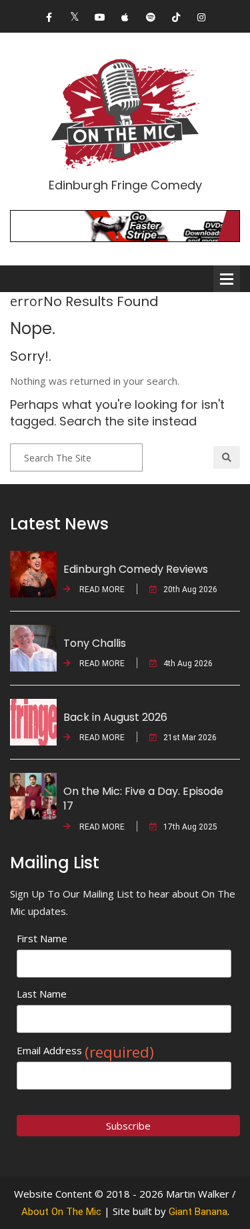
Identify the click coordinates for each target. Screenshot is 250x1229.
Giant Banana (198, 1212)
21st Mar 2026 (190, 737)
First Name (42, 938)
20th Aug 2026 (190, 589)
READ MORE (101, 589)
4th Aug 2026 (188, 663)
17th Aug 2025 (190, 827)
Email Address (85, 1051)
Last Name (42, 993)
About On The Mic (61, 1212)
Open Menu (226, 278)
